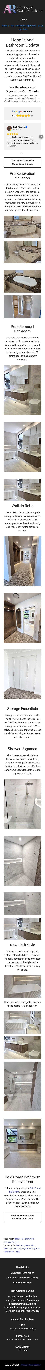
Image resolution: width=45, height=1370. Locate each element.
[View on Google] (9, 128)
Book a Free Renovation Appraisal (19, 25)
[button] (4, 137)
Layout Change (19, 1248)
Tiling (17, 1252)
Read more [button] (12, 146)
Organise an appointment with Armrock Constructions (21, 1304)
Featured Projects (11, 1242)
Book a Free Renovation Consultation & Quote (22, 162)
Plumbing (31, 1248)
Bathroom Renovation (24, 1239)
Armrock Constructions (30, 1365)
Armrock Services (22, 1282)
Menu (24, 19)
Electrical (8, 1248)
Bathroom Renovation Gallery (22, 1277)
